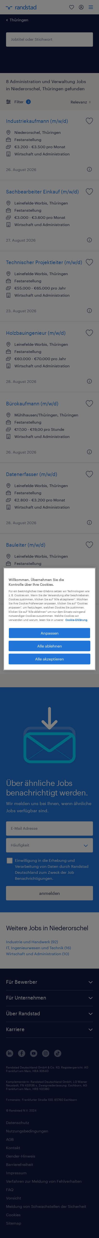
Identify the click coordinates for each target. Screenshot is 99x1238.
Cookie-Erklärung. (76, 619)
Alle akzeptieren (49, 659)
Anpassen (50, 632)
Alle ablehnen (49, 646)
